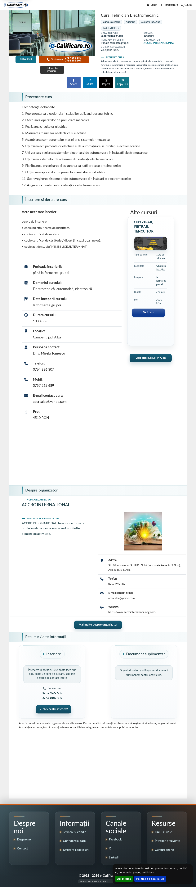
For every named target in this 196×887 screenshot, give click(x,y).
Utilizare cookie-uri (76, 849)
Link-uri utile (163, 832)
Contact (22, 848)
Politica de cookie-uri (150, 878)
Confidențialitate (74, 840)
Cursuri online (164, 849)
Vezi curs (148, 312)
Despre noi (24, 839)
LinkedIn (114, 857)
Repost (106, 84)
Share (73, 84)
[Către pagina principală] (15, 5)
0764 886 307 (43, 369)
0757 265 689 (43, 385)
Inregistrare (171, 5)
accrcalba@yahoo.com (50, 402)
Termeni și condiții (75, 832)
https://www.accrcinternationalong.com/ (132, 612)
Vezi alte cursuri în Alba (151, 357)
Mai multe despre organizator (98, 624)
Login (154, 5)
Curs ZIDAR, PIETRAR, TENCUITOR (144, 226)
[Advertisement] (98, 454)
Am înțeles (124, 878)
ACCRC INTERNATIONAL (159, 43)
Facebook (115, 839)
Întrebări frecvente (167, 840)
